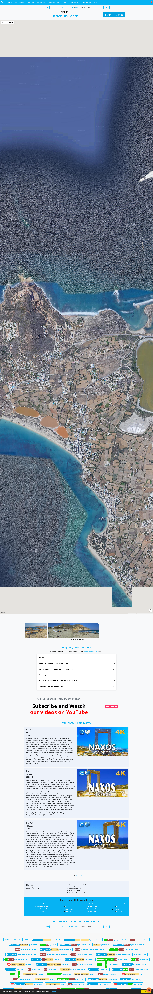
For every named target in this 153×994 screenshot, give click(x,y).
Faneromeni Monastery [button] (108, 974)
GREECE (63, 7)
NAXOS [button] (26, 940)
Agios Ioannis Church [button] (123, 950)
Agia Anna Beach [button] (82, 940)
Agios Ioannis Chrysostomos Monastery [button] (90, 950)
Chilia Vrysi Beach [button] (98, 984)
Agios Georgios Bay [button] (55, 950)
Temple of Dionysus (93, 911)
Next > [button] (106, 7)
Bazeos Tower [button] (34, 969)
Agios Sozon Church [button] (140, 954)
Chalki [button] (55, 984)
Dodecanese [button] (41, 2)
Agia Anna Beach (93, 906)
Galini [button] (44, 979)
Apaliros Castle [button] (112, 959)
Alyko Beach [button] (46, 959)
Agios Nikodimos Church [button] (81, 955)
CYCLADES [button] (17, 940)
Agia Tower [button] (48, 945)
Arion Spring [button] (107, 964)
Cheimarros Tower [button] (76, 984)
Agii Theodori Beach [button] (75, 945)
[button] (89, 534)
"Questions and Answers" (91, 652)
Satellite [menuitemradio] (10, 22)
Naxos (77, 7)
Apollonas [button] (52, 964)
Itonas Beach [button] (128, 984)
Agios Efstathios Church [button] (25, 950)
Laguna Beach (42, 904)
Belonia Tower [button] (50, 969)
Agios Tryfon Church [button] (16, 959)
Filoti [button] (132, 974)
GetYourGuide (80, 876)
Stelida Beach (93, 904)
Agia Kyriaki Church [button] (115, 940)
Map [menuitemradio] (3, 22)
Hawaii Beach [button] (26, 984)
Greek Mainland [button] (86, 2)
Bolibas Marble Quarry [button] (72, 969)
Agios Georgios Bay (42, 909)
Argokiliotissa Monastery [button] (82, 964)
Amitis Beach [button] (79, 959)
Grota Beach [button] (130, 979)
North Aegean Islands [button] (53, 2)
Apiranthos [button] (20, 964)
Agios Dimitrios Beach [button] (128, 945)
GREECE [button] (7, 940)
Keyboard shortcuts (132, 613)
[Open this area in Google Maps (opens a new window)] (3, 613)
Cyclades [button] (21, 2)
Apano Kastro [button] (140, 959)
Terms (151, 613)
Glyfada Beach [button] (102, 979)
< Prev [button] (47, 7)
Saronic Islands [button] (75, 2)
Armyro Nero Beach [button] (134, 964)
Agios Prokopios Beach (42, 906)
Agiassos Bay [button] (23, 945)
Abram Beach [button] (46, 940)
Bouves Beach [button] (98, 969)
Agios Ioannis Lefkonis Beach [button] (22, 955)
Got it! (146, 991)
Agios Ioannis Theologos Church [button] (53, 955)
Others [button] (96, 2)
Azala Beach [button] (14, 969)
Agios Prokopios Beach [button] (113, 955)
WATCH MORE (111, 706)
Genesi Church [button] (70, 979)
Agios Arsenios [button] (101, 945)
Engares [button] (84, 974)
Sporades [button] (65, 2)
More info (53, 992)
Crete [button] (15, 2)
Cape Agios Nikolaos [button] (130, 969)
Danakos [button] (26, 974)
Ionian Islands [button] (31, 2)
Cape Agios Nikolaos (93, 909)
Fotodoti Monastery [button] (22, 979)
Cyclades (70, 7)
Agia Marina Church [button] (139, 940)
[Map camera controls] (150, 610)
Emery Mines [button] (59, 974)
